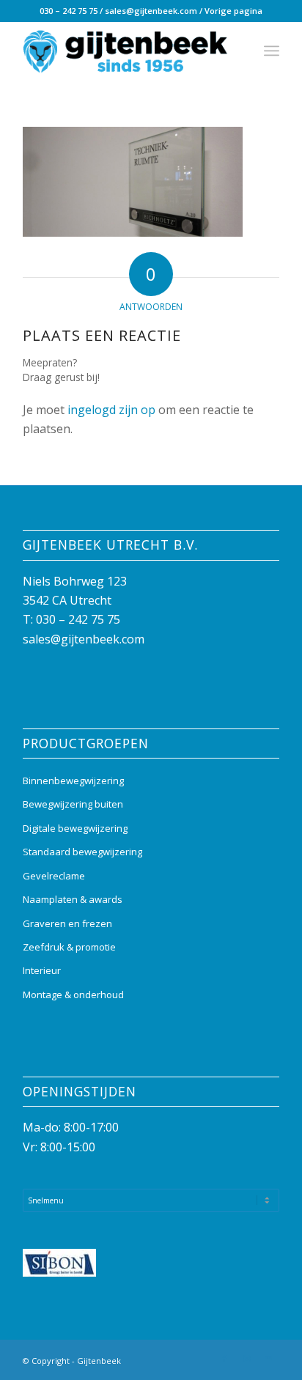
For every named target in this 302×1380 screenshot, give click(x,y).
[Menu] (271, 50)
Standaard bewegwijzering (82, 851)
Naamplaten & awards (72, 899)
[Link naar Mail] (268, 1359)
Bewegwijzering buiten (73, 804)
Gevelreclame (54, 875)
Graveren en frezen (67, 923)
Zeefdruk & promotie (69, 946)
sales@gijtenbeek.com (151, 10)
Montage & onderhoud (73, 994)
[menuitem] (271, 50)
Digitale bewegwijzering (75, 828)
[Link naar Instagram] (246, 1359)
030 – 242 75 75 (68, 10)
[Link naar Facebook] (224, 1359)
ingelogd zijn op (111, 410)
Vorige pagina (233, 10)
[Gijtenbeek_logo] (125, 50)
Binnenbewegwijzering (73, 780)
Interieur (42, 970)
